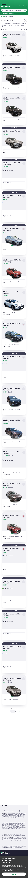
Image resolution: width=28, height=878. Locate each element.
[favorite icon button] (20, 6)
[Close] (25, 858)
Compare (25, 29)
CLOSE (14, 874)
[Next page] (19, 711)
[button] (23, 34)
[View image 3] (14, 245)
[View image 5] (16, 245)
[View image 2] (13, 245)
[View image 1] (12, 245)
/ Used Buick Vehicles (9, 16)
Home (4, 16)
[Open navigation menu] (26, 6)
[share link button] (25, 20)
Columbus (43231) (12, 13)
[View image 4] (15, 245)
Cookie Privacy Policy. (8, 870)
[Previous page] (8, 711)
